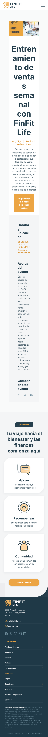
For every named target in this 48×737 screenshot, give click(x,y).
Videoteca (9, 652)
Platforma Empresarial (13, 694)
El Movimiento (10, 642)
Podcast (8, 663)
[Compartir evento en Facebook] (19, 395)
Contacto (8, 700)
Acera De (8, 689)
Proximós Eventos (12, 647)
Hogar (7, 679)
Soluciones (9, 684)
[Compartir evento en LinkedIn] (31, 395)
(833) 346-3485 (13, 626)
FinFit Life (9, 673)
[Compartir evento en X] (25, 395)
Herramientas (10, 668)
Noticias (8, 657)
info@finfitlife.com (14, 621)
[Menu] (43, 5)
